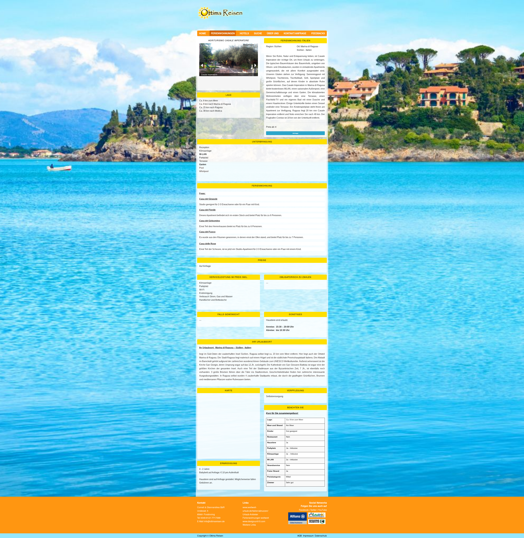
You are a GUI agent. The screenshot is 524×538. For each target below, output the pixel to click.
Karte (228, 390)
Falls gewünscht (229, 314)
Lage (229, 94)
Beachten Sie (295, 407)
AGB (299, 535)
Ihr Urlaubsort (262, 341)
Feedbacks (318, 33)
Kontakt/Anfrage (295, 33)
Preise (262, 260)
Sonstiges (295, 314)
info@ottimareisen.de (214, 521)
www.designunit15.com (254, 521)
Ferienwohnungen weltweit (256, 517)
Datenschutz (321, 535)
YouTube (322, 509)
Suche (258, 33)
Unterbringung (262, 141)
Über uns (273, 33)
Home (202, 33)
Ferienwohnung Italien (295, 40)
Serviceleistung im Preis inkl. (228, 277)
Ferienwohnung (262, 185)
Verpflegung (295, 390)
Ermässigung (228, 463)
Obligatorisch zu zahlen (295, 277)
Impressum (308, 535)
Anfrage (295, 133)
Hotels (244, 33)
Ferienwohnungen (223, 33)
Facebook (304, 509)
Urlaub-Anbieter (250, 514)
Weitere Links (249, 524)
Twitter (313, 509)
